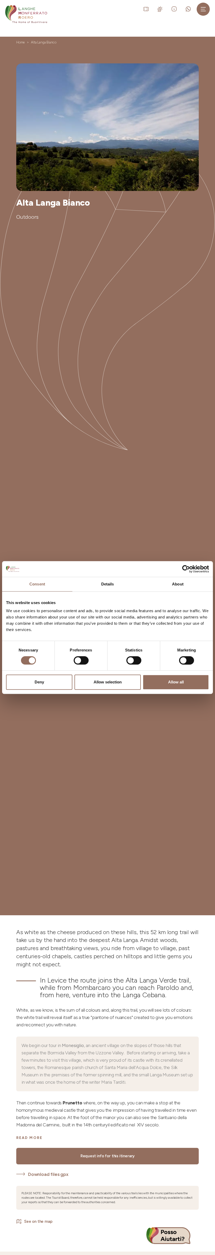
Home (20, 42)
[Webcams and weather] (161, 8)
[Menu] (203, 9)
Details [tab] (107, 584)
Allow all (176, 682)
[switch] (81, 660)
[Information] (175, 8)
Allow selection (108, 682)
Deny (39, 682)
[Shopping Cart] (136, 8)
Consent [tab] (37, 584)
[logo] (26, 14)
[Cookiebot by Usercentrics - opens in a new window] (186, 569)
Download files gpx (48, 1174)
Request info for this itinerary (107, 1156)
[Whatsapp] (189, 8)
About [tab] (178, 584)
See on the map (38, 1221)
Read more (29, 1138)
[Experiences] (147, 8)
